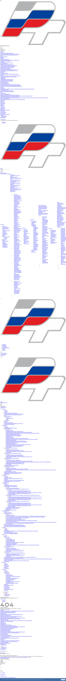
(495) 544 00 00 (2, 173)
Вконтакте (4, 600)
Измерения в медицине (4, 619)
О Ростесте (4, 344)
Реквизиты (2, 639)
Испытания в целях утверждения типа (12, 449)
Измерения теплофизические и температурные (8, 611)
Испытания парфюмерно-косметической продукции (9, 627)
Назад (6, 410)
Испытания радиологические (5, 630)
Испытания (6, 476)
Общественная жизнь (9, 418)
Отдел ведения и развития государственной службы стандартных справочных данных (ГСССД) (16, 636)
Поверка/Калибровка (9, 430)
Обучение (4, 348)
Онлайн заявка (8, 574)
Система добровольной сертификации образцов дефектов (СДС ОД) (19, 490)
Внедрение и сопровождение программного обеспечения (15, 553)
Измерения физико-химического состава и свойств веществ (10, 618)
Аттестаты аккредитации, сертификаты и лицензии (8, 641)
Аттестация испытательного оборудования (13, 460)
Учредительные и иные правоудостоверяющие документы (10, 640)
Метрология (4, 345)
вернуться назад (3, 609)
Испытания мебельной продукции (6, 629)
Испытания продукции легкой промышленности (8, 625)
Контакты (4, 350)
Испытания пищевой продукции (5, 624)
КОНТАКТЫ (2, 644)
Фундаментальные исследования (5, 635)
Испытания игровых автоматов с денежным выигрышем (9, 632)
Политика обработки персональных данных (7, 657)
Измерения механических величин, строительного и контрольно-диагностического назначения (16, 620)
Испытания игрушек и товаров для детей (7, 628)
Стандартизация (9, 538)
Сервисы (5, 571)
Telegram (3, 601)
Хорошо (63, 679)
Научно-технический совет (4, 637)
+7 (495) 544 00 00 (4, 353)
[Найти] (1, 47)
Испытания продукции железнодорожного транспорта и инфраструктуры (12, 631)
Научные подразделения (10, 515)
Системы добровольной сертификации (12, 488)
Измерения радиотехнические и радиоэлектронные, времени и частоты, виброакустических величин (17, 610)
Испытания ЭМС (3, 623)
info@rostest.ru (2, 117)
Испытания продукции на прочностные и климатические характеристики (12, 626)
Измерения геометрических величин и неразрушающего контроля (11, 614)
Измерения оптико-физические (5, 615)
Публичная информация (4, 642)
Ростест (1, 168)
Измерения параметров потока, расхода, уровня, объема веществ (11, 616)
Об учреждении (3, 638)
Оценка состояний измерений (11, 548)
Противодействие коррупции (5, 643)
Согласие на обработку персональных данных (23, 657)
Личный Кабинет (3, 172)
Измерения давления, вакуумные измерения (7, 612)
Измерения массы (3, 613)
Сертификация (4, 346)
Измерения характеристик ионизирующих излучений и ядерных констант (12, 617)
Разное (3, 349)
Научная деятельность (6, 347)
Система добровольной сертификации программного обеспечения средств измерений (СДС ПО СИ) (24, 496)
